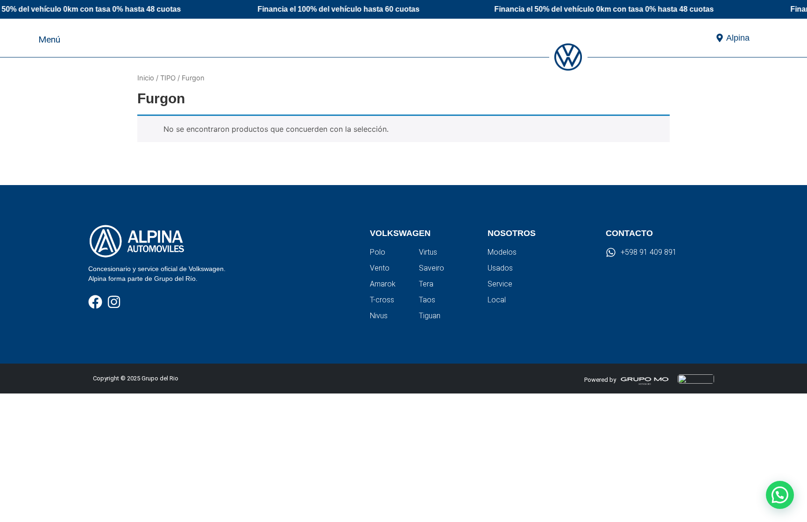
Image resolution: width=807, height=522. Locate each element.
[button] (774, 37)
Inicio (145, 78)
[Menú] (26, 38)
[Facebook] (95, 302)
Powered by (600, 379)
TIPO (168, 78)
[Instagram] (114, 302)
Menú (49, 39)
